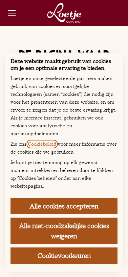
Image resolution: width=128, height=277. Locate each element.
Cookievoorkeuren (64, 255)
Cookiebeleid (42, 144)
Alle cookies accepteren (64, 206)
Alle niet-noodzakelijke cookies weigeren (64, 231)
